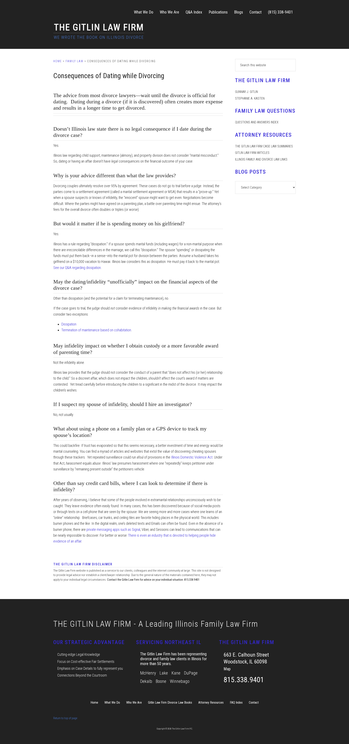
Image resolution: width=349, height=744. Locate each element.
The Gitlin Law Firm (99, 27)
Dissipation (68, 324)
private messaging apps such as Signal (113, 529)
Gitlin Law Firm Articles (252, 153)
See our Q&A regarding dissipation (77, 267)
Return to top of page (65, 718)
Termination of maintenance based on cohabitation (96, 330)
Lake (164, 673)
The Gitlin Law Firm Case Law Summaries (264, 146)
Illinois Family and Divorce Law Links (261, 159)
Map (227, 668)
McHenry (148, 673)
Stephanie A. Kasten (250, 98)
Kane (175, 673)
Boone (161, 681)
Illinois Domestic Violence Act (191, 457)
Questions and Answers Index (257, 122)
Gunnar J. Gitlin (246, 92)
